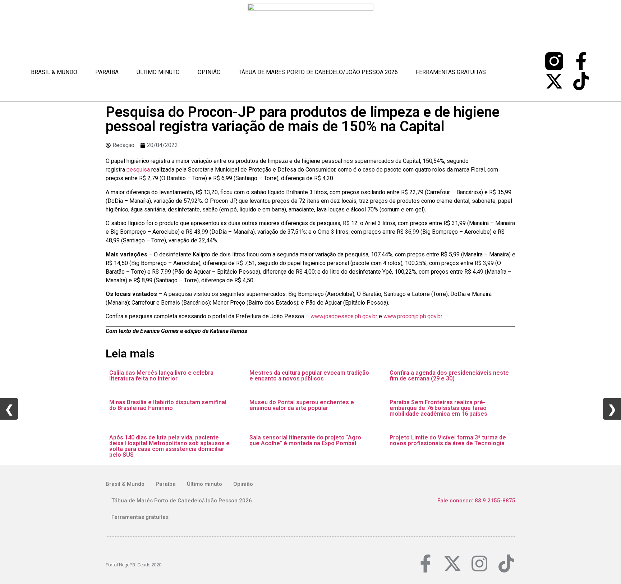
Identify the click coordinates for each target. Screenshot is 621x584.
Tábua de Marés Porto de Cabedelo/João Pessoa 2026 (318, 72)
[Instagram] (479, 563)
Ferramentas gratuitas (451, 72)
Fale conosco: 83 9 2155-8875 (476, 500)
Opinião (209, 72)
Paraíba (107, 72)
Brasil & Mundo (54, 72)
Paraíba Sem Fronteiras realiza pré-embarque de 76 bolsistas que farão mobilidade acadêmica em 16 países (438, 408)
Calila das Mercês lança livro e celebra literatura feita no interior (161, 375)
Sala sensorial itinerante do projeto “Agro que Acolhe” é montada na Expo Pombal (305, 440)
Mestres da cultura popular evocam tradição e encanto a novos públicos (309, 375)
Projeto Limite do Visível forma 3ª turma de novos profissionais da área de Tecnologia (448, 440)
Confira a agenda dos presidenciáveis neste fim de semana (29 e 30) (449, 375)
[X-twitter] (554, 81)
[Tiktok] (581, 81)
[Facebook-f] (581, 61)
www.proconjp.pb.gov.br (412, 316)
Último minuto (158, 72)
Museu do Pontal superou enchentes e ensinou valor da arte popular (301, 405)
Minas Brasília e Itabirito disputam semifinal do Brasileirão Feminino (167, 405)
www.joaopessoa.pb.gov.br (343, 316)
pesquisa (138, 169)
